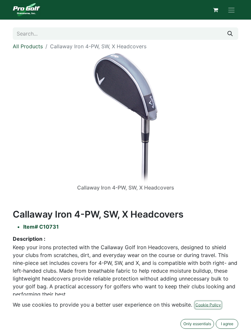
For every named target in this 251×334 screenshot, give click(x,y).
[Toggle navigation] (231, 10)
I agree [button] (227, 323)
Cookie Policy (208, 304)
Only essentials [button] (197, 323)
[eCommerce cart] (215, 9)
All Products (28, 46)
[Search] (230, 33)
